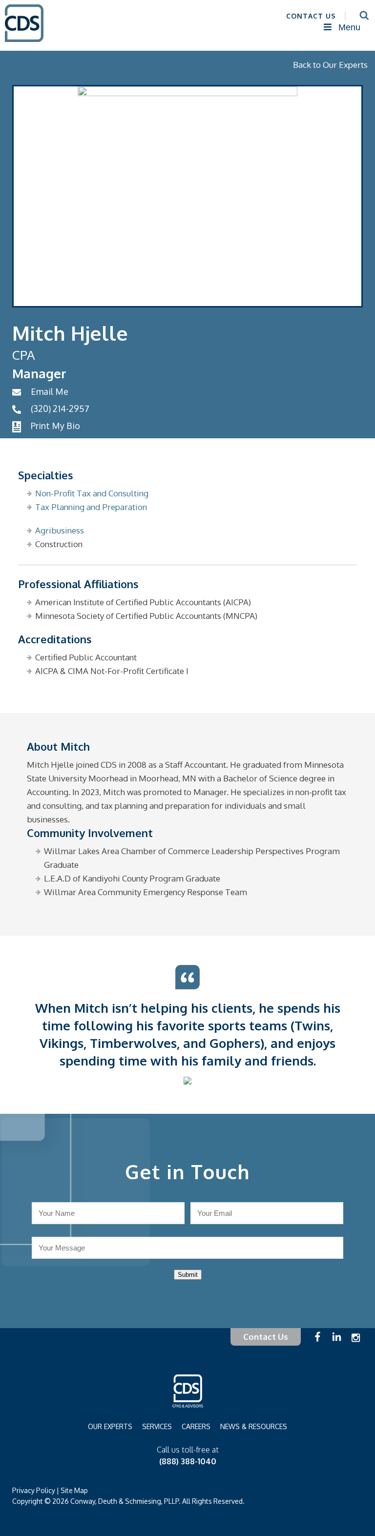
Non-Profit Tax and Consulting (91, 493)
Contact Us (265, 1336)
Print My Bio (55, 425)
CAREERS (196, 1426)
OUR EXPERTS (110, 1426)
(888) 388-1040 (187, 1461)
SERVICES (157, 1426)
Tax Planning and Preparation (91, 507)
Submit (188, 1274)
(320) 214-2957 (60, 408)
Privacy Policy (33, 1490)
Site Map (74, 1490)
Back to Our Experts (330, 65)
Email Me (49, 391)
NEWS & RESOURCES (253, 1426)
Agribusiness (59, 530)
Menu (349, 27)
